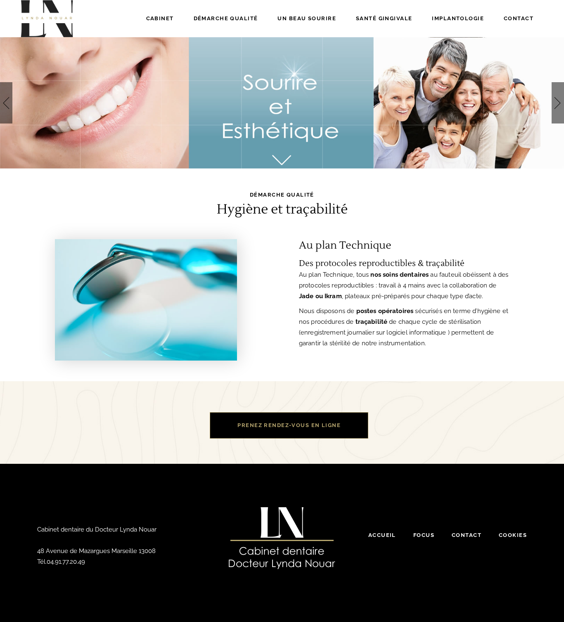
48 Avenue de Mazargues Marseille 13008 (96, 551)
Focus (423, 535)
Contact (466, 535)
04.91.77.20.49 (66, 561)
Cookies (513, 535)
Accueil (382, 535)
